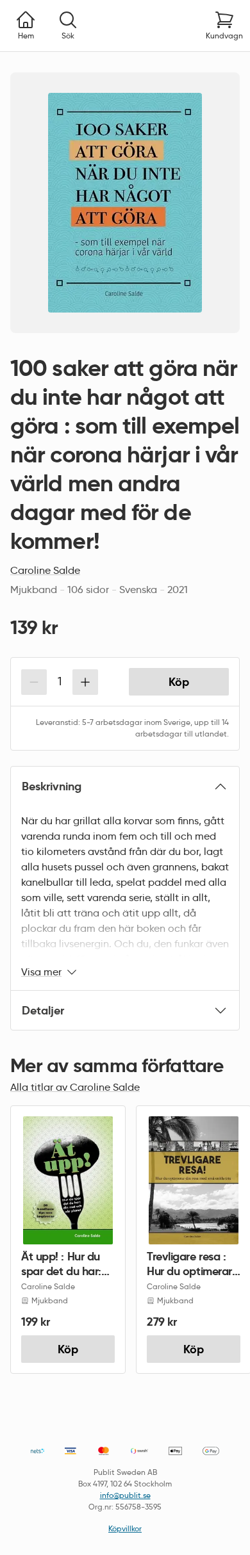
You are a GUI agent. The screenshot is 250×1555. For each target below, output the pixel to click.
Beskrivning (51, 786)
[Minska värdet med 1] (34, 682)
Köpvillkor (125, 1528)
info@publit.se (125, 1495)
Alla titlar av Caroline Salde (75, 1087)
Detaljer (43, 1010)
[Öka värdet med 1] (85, 682)
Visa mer (41, 972)
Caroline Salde (45, 570)
